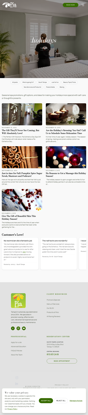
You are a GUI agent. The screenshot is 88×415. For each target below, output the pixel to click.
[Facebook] (13, 328)
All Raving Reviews (53, 316)
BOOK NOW (70, 5)
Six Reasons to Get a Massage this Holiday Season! (66, 175)
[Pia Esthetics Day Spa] (9, 4)
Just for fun (55, 82)
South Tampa (42, 82)
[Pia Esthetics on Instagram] (17, 378)
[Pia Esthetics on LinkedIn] (17, 383)
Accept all (46, 401)
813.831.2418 (53, 354)
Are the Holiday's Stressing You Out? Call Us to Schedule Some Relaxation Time (66, 132)
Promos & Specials (53, 300)
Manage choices (76, 401)
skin (24, 252)
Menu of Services (53, 304)
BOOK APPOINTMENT (62, 361)
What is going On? (28, 82)
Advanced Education (18, 346)
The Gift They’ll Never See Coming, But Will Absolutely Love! (20, 132)
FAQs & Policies (16, 350)
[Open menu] (83, 5)
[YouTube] (24, 328)
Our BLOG (50, 308)
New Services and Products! (32, 87)
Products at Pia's (53, 312)
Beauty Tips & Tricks (69, 82)
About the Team (16, 355)
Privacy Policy (62, 385)
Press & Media (50, 87)
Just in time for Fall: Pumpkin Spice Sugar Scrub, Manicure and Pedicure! (22, 175)
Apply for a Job (16, 342)
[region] (44, 255)
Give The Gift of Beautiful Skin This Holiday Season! (19, 217)
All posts (15, 82)
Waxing (62, 87)
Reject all (61, 401)
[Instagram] (18, 328)
